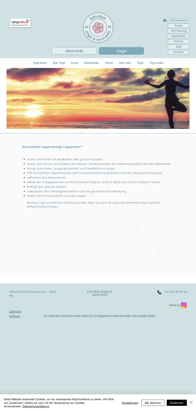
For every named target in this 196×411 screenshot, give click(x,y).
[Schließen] (191, 402)
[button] (20, 23)
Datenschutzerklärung (36, 406)
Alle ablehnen (153, 403)
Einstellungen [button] (130, 403)
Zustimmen (177, 403)
